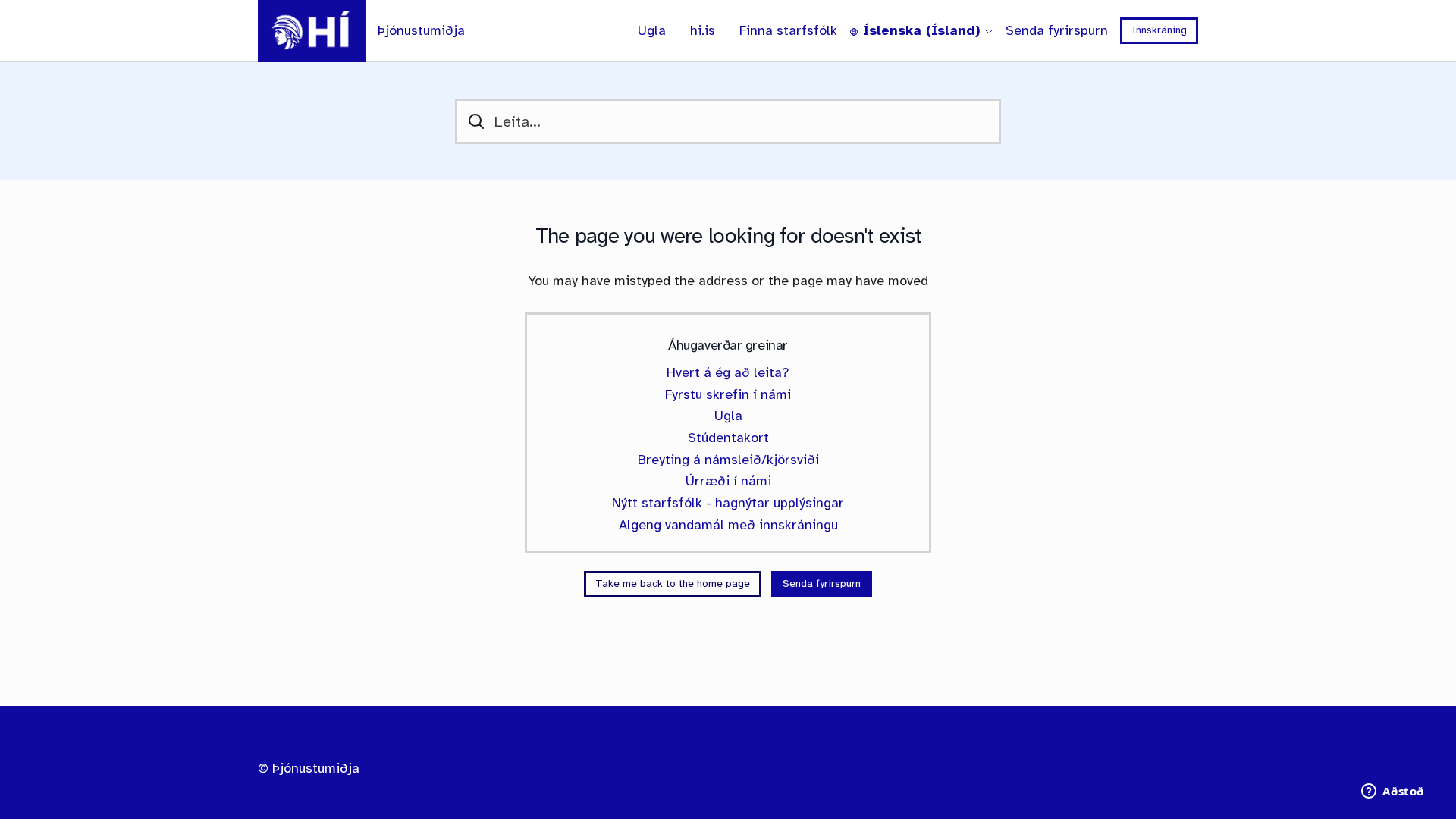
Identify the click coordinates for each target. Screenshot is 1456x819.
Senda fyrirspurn (1057, 31)
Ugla (652, 31)
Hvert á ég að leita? (728, 372)
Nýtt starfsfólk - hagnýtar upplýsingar (728, 502)
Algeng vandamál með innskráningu (728, 524)
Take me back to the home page (672, 583)
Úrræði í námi (728, 480)
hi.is (702, 31)
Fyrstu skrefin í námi (728, 394)
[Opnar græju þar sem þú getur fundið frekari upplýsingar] (1393, 792)
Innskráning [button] (1159, 30)
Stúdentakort (728, 437)
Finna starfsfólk (788, 31)
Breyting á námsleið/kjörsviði (728, 459)
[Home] (312, 31)
